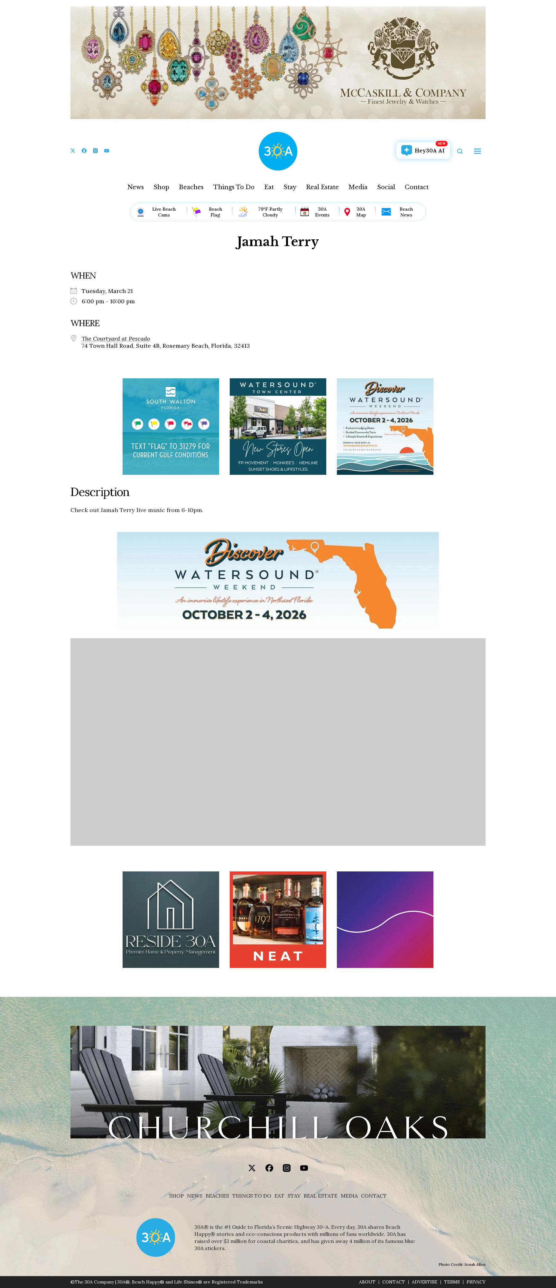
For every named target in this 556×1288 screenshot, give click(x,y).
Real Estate (322, 187)
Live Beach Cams (164, 212)
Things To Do (234, 187)
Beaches (191, 187)
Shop (161, 187)
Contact (417, 187)
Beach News (406, 212)
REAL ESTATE (321, 1196)
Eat (269, 187)
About (367, 1282)
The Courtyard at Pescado (116, 338)
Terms (452, 1282)
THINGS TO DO (251, 1196)
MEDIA (349, 1196)
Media (357, 187)
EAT (279, 1196)
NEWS (194, 1196)
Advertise (424, 1282)
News (135, 187)
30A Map (361, 212)
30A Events (322, 212)
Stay (289, 187)
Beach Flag (215, 212)
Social (386, 187)
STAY (294, 1196)
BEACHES (217, 1196)
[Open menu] (477, 151)
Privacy (476, 1282)
